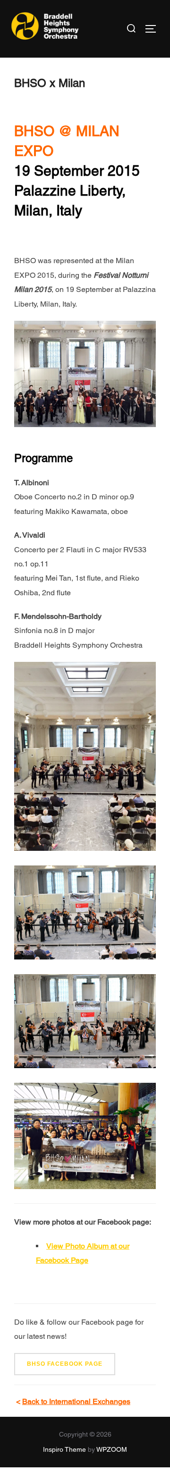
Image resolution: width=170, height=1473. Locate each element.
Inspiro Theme (64, 1449)
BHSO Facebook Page (64, 1364)
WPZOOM (111, 1449)
